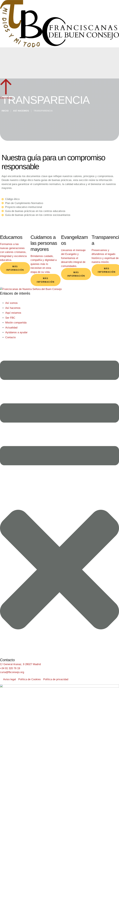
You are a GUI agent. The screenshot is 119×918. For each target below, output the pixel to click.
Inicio (5, 111)
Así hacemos (21, 111)
